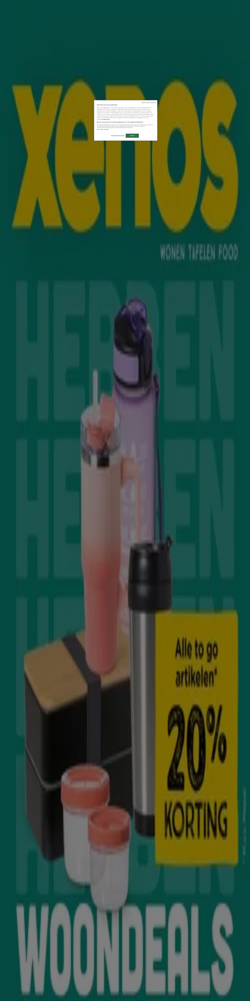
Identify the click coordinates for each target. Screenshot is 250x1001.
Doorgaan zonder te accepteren (149, 102)
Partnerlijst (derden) (103, 129)
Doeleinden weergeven (118, 135)
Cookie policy (106, 119)
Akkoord (132, 135)
